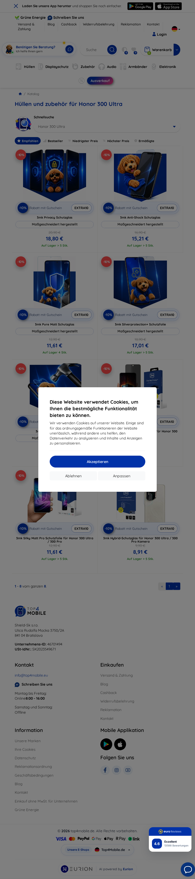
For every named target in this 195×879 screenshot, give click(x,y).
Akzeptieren (97, 461)
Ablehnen (73, 475)
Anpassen (121, 475)
